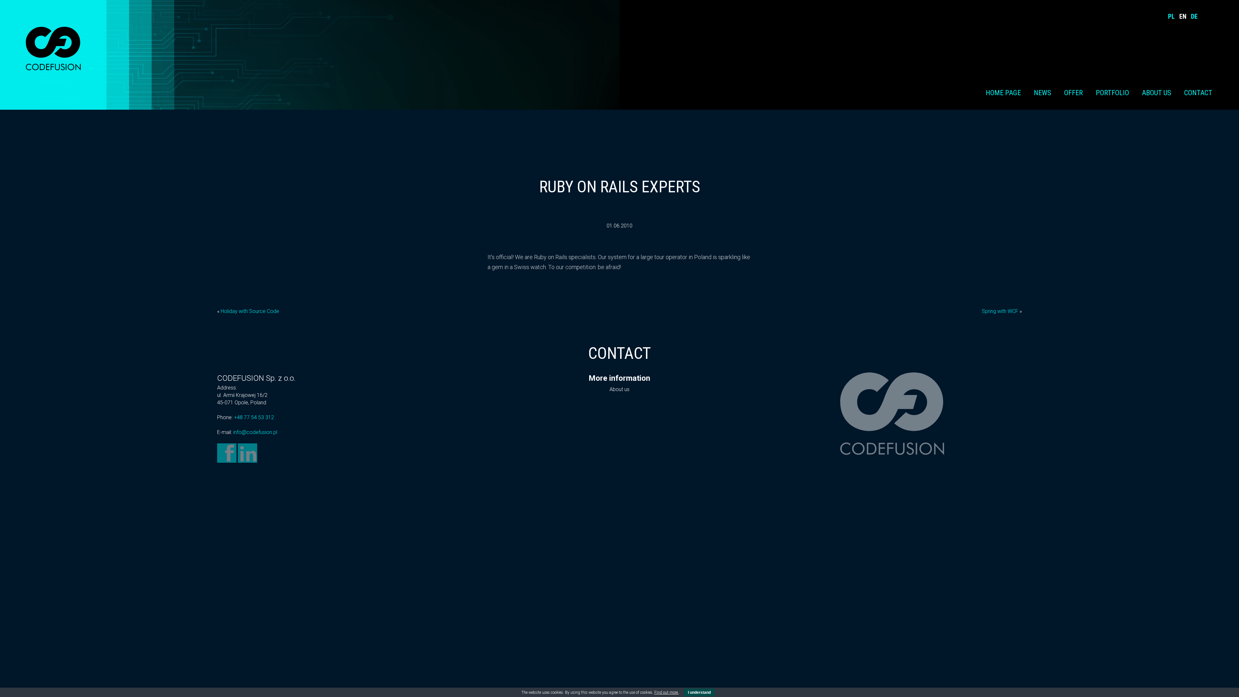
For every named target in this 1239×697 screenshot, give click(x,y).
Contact (1198, 93)
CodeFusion (53, 48)
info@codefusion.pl (255, 432)
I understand (699, 692)
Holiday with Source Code (250, 311)
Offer (1073, 93)
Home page (1003, 93)
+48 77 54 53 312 (254, 417)
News (1042, 93)
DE (1194, 16)
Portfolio (1112, 93)
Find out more (666, 692)
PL (1171, 16)
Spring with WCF (1000, 311)
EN (1182, 16)
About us (1156, 93)
